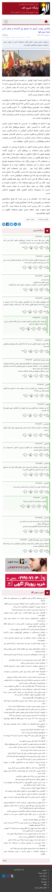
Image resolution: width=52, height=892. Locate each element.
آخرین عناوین (39, 592)
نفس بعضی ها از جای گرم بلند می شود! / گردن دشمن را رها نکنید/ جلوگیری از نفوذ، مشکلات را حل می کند (24, 693)
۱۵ (44, 267)
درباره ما (44, 879)
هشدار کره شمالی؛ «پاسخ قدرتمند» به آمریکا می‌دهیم (27, 689)
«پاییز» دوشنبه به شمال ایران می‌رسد (33, 729)
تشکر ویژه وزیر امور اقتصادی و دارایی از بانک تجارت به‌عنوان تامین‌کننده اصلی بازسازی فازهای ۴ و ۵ (24, 807)
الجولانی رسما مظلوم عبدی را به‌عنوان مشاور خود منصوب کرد (25, 791)
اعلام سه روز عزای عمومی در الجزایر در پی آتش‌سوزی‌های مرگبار (25, 744)
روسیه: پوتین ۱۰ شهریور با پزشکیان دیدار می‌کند (29, 607)
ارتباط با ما (43, 876)
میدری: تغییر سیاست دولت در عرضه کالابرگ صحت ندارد (26, 706)
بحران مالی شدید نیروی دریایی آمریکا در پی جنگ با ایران (25, 840)
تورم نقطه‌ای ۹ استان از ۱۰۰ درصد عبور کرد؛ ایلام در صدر (27, 747)
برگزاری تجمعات (43, 219)
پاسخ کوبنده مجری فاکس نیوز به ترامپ (32, 683)
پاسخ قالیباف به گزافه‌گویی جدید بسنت (32, 837)
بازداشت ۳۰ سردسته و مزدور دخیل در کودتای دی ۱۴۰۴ (27, 715)
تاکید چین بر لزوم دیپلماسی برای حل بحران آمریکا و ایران (26, 753)
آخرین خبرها (42, 873)
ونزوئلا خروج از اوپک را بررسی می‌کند (33, 788)
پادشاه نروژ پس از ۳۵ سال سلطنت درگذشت (30, 776)
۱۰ (44, 454)
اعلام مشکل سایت (41, 888)
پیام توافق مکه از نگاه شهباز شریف (34, 698)
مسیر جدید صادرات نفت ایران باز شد (33, 750)
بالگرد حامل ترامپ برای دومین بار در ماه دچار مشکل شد (27, 660)
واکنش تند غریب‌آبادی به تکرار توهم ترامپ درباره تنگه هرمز (25, 709)
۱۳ (44, 311)
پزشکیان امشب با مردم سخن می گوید (32, 663)
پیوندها (44, 882)
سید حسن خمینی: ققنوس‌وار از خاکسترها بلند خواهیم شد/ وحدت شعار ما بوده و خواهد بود (24, 783)
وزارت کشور (30, 219)
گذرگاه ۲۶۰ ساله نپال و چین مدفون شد (32, 741)
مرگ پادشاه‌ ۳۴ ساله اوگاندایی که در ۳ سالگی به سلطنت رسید (24, 686)
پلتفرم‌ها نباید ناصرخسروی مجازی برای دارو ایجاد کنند (27, 848)
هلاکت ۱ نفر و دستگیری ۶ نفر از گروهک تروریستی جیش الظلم (24, 604)
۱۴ (44, 415)
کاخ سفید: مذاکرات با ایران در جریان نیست (31, 794)
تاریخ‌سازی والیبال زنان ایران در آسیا (33, 732)
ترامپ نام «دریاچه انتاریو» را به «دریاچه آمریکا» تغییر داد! (26, 834)
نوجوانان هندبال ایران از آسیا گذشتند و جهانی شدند (27, 629)
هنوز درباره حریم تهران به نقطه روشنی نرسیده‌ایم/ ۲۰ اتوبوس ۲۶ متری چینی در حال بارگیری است (24, 829)
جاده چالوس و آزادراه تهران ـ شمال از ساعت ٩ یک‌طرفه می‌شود (24, 803)
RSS (45, 885)
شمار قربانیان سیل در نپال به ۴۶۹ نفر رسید (31, 759)
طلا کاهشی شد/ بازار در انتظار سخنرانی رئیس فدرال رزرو (26, 768)
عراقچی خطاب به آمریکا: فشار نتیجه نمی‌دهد (30, 779)
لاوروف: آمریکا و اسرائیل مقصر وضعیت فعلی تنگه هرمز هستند (24, 712)
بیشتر (5, 860)
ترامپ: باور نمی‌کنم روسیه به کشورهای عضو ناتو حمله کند (26, 756)
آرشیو (45, 870)
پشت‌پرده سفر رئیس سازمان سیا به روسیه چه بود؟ (28, 610)
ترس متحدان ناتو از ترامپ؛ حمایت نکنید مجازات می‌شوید (26, 677)
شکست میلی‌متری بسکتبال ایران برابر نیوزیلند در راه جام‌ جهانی (24, 680)
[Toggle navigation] (6, 22)
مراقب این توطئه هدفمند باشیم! (34, 820)
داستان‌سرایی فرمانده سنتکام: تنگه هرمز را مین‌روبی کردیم (26, 811)
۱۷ (23, 247)
